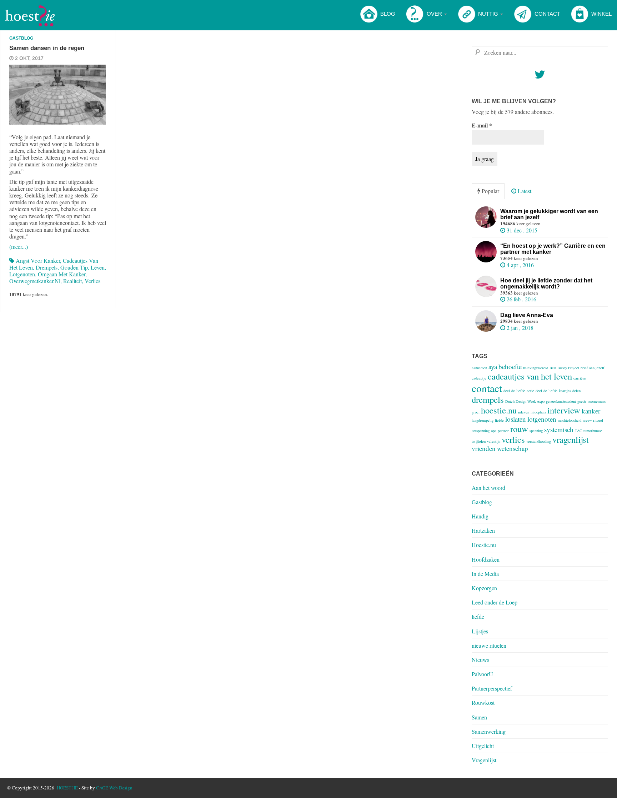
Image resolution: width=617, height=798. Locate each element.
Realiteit (72, 281)
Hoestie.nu (484, 544)
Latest (523, 191)
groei (476, 412)
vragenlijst (570, 439)
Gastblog (21, 38)
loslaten (515, 419)
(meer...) (18, 246)
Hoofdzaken (486, 559)
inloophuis (538, 412)
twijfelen (479, 441)
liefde (499, 420)
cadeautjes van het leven (530, 376)
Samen (479, 717)
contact (487, 388)
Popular (489, 191)
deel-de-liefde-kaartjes (553, 390)
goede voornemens (591, 401)
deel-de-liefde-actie (518, 390)
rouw (519, 429)
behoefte (510, 366)
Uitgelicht (483, 745)
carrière (579, 378)
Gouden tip (74, 267)
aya (492, 366)
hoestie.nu (499, 410)
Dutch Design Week (520, 401)
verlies (92, 281)
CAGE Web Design (114, 787)
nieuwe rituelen (489, 645)
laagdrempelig (482, 420)
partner (503, 430)
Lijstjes (480, 631)
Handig (480, 516)
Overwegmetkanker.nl (34, 281)
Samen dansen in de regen (46, 48)
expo (541, 401)
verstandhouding (538, 441)
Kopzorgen (484, 588)
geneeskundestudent (561, 401)
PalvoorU (482, 674)
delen (576, 390)
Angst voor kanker (38, 260)
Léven (98, 267)
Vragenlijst (484, 760)
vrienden (484, 448)
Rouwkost (483, 702)
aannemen (479, 367)
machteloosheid (569, 420)
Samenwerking (489, 731)
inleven (523, 412)
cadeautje (479, 378)
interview (563, 410)
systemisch (558, 429)
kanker (591, 410)
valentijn (493, 441)
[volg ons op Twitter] (540, 76)
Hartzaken (483, 530)
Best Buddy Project (564, 367)
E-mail (482, 125)
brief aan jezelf (593, 367)
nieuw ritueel (593, 420)
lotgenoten (22, 274)
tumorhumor (592, 430)
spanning (536, 430)
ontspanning (481, 430)
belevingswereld (535, 367)
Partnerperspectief (492, 688)
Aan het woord (488, 487)
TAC (578, 430)
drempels (46, 267)
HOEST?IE (67, 787)
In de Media (485, 573)
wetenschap (512, 448)
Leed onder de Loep (494, 602)
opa (493, 430)
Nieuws (480, 659)
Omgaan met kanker (61, 274)
